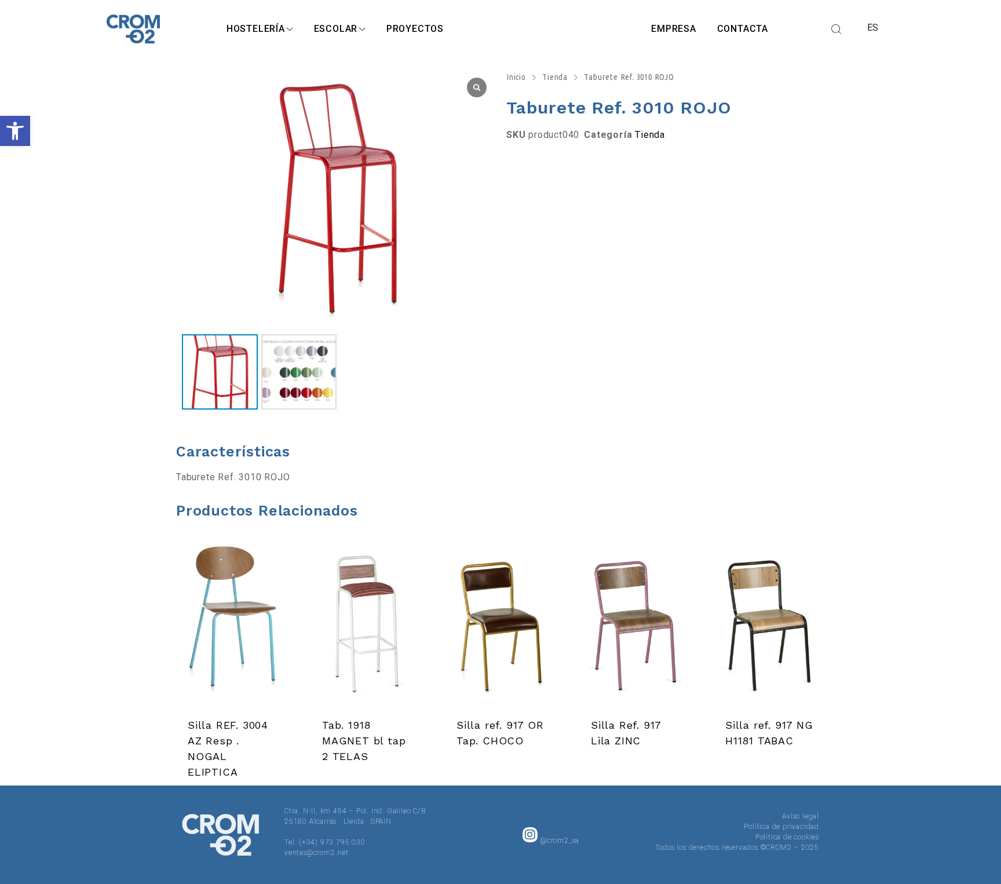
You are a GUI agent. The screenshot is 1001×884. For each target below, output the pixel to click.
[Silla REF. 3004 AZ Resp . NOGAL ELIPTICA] (231, 624)
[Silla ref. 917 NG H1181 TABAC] (769, 624)
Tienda (555, 77)
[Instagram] (530, 834)
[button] (15, 131)
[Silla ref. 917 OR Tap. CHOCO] (500, 624)
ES (873, 27)
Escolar (336, 28)
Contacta (742, 28)
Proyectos (415, 28)
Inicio (516, 77)
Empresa (673, 28)
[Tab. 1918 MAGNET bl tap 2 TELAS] (366, 624)
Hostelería (255, 28)
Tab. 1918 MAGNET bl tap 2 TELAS (363, 740)
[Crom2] (133, 28)
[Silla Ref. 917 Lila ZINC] (635, 624)
